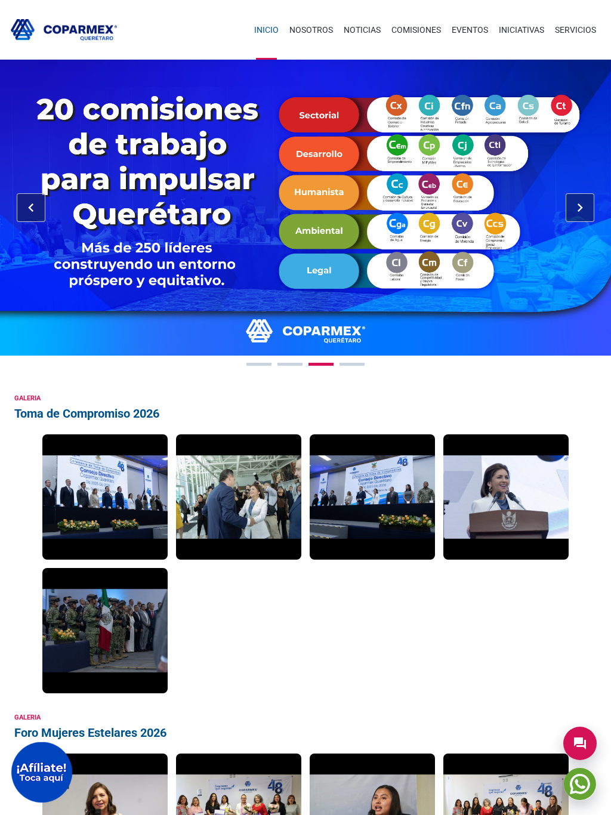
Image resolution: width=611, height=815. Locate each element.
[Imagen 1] (258, 364)
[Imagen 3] (321, 364)
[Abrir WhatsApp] (580, 784)
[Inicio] (64, 30)
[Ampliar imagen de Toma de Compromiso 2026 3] (372, 497)
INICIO (266, 30)
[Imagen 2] (290, 364)
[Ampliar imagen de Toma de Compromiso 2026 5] (105, 630)
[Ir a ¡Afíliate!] (42, 772)
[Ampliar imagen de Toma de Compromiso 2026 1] (105, 497)
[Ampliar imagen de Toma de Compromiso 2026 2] (238, 497)
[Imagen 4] (352, 364)
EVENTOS (470, 30)
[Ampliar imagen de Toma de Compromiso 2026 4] (506, 497)
